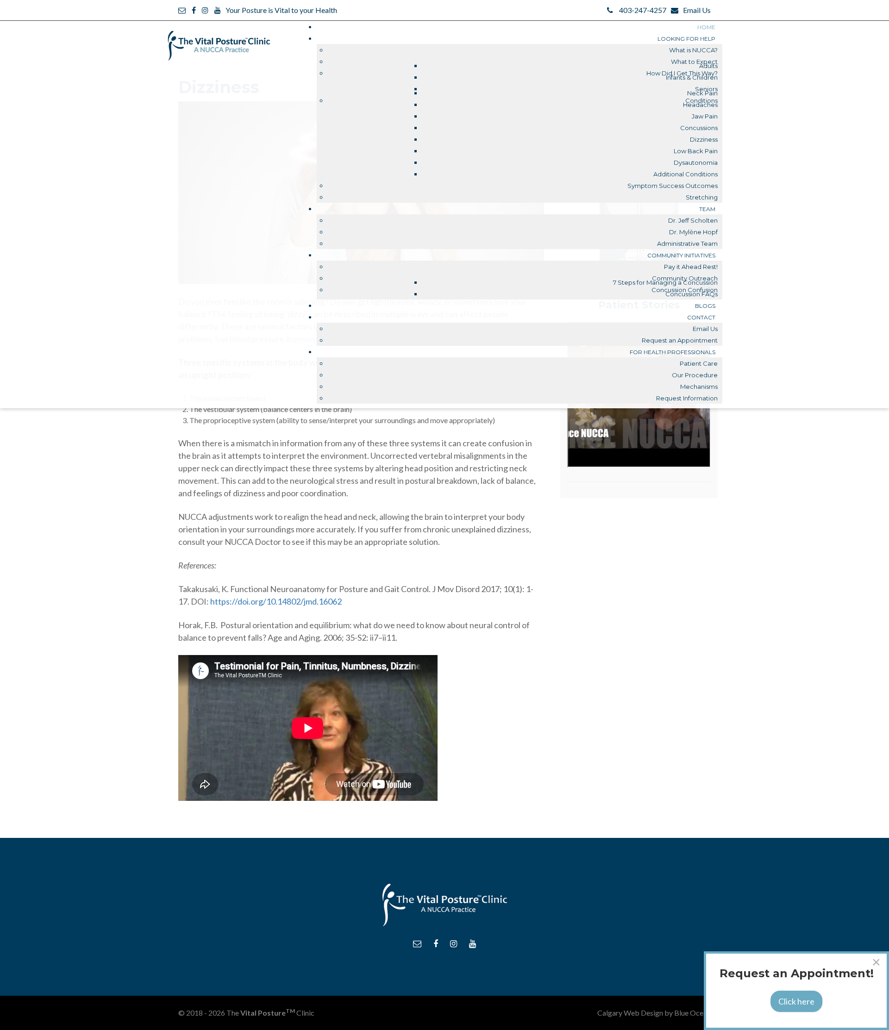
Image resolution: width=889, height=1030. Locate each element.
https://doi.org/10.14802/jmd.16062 (276, 601)
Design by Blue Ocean (676, 1012)
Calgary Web (618, 1012)
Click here (796, 1001)
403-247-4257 (642, 10)
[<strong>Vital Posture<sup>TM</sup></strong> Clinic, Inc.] (219, 41)
